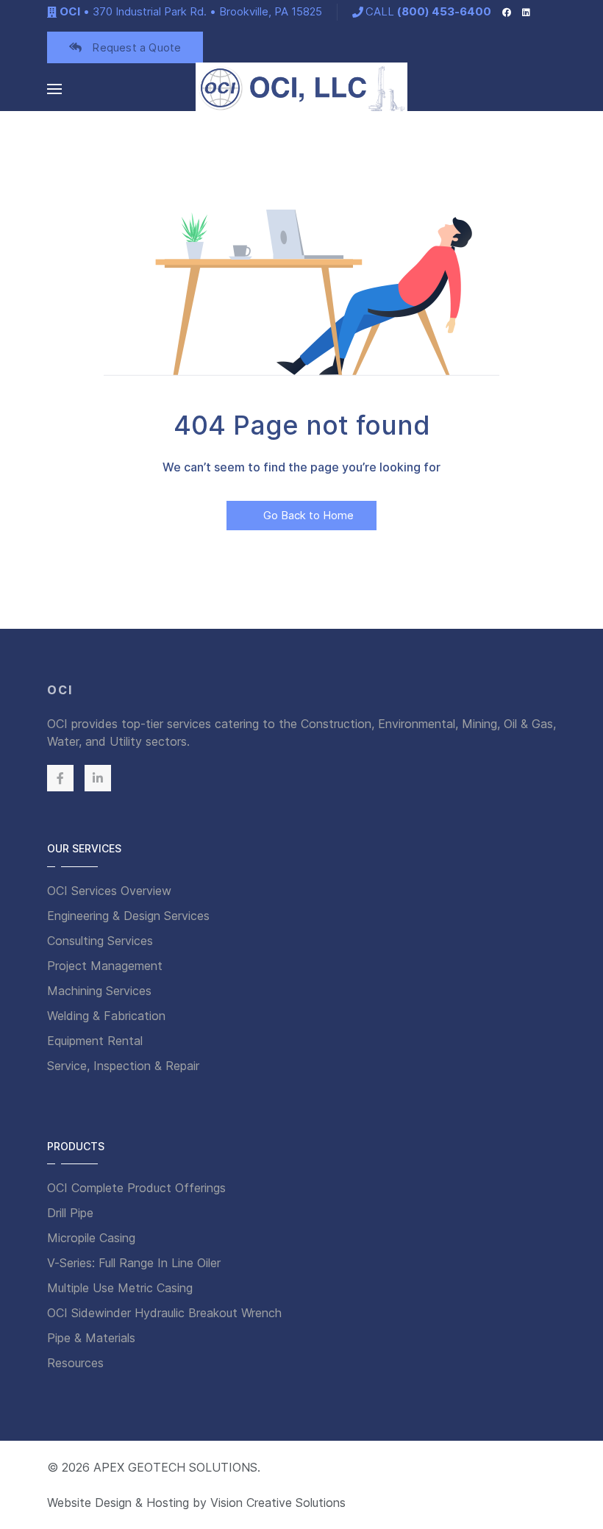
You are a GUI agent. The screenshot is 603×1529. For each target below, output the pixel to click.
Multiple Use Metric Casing (120, 1287)
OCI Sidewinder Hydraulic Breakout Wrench (164, 1312)
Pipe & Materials (91, 1337)
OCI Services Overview (109, 890)
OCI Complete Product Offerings (136, 1187)
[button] (54, 89)
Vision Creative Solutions (278, 1502)
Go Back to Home (307, 515)
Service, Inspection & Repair (123, 1065)
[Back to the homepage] (301, 89)
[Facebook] (506, 11)
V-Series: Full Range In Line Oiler (134, 1262)
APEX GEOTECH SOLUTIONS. (176, 1467)
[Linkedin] (98, 778)
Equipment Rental (95, 1040)
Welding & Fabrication (106, 1015)
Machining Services (99, 990)
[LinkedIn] (526, 11)
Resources (75, 1362)
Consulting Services (100, 940)
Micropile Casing (91, 1237)
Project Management (105, 965)
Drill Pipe (70, 1212)
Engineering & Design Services (128, 915)
